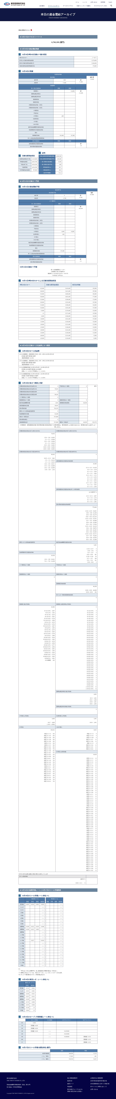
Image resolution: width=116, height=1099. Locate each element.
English (110, 2)
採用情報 (103, 2)
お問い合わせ (94, 2)
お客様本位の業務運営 (96, 1078)
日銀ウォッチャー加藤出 (84, 5)
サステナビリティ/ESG (100, 5)
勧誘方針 (69, 1080)
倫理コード (70, 1083)
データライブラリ (68, 5)
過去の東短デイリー (24, 30)
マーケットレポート (53, 5)
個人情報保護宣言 (72, 1078)
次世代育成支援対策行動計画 (98, 1080)
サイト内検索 (111, 5)
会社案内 (42, 5)
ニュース (85, 2)
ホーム (77, 2)
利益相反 (69, 1086)
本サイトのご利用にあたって (98, 1086)
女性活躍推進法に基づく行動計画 (99, 1083)
